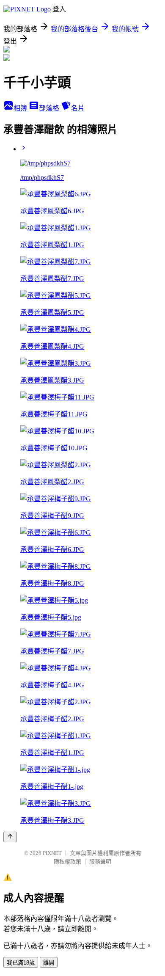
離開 (48, 962)
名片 (78, 108)
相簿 (21, 108)
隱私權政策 (67, 861)
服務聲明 (100, 861)
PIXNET (52, 853)
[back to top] (10, 837)
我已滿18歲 (21, 962)
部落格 (50, 108)
